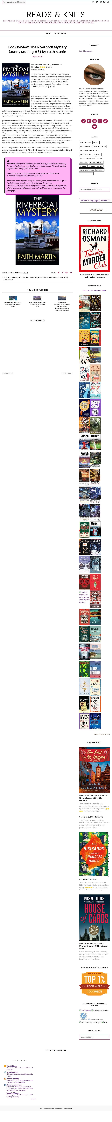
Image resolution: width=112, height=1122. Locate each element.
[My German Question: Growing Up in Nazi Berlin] (84, 713)
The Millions (12, 1066)
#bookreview (13, 278)
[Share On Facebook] (62, 272)
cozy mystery (8, 280)
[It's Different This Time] (84, 433)
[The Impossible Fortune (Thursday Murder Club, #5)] (95, 711)
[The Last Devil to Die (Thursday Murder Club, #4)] (84, 729)
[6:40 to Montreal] (95, 641)
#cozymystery (31, 278)
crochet (97, 154)
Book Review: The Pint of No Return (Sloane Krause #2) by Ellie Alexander (93, 798)
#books (22, 278)
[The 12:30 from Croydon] (95, 658)
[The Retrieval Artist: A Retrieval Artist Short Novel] (95, 537)
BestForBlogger (67, 1108)
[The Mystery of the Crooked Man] (84, 381)
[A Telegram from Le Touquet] (95, 362)
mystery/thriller (95, 166)
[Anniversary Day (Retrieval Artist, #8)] (84, 467)
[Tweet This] (58, 272)
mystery (83, 166)
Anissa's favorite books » (102, 734)
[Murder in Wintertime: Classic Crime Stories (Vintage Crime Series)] (95, 555)
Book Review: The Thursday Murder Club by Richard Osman (94, 275)
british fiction (100, 146)
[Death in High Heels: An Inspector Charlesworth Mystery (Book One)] (84, 602)
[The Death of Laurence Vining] (84, 311)
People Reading (13, 1078)
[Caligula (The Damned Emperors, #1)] (84, 328)
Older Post (66, 373)
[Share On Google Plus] (66, 272)
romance (99, 170)
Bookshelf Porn (13, 1093)
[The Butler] (95, 327)
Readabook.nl (12, 1072)
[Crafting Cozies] (95, 381)
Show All (33, 1099)
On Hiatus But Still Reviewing (91, 817)
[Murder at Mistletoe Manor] (84, 642)
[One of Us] (84, 677)
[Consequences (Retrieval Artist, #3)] (95, 503)
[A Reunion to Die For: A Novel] (84, 345)
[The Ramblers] (95, 624)
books (96, 142)
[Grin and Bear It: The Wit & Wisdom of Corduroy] (95, 590)
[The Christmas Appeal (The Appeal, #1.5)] (84, 537)
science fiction (86, 174)
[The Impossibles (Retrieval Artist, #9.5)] (84, 450)
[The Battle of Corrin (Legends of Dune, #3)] (95, 433)
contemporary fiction (89, 150)
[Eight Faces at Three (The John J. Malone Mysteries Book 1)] (84, 397)
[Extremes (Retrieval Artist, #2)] (84, 521)
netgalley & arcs (87, 170)
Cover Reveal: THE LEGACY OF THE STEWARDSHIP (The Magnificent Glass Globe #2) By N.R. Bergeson (20, 1088)
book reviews (63, 278)
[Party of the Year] (84, 554)
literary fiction (96, 162)
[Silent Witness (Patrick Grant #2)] (95, 695)
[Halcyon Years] (84, 659)
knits (100, 158)
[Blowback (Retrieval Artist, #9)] (95, 450)
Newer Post (9, 373)
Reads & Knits (56, 14)
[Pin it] (71, 272)
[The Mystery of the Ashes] (84, 363)
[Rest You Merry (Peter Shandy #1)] (84, 590)
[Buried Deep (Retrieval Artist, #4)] (84, 486)
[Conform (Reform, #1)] (84, 694)
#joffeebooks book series (47, 278)
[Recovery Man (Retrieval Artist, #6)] (95, 486)
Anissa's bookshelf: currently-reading (96, 201)
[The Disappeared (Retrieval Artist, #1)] (95, 521)
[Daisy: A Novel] (95, 310)
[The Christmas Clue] (84, 625)
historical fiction (87, 158)
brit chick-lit (85, 146)
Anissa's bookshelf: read (95, 291)
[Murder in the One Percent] (95, 729)
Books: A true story (14, 1085)
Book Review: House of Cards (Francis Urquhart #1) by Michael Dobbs (93, 946)
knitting (83, 162)
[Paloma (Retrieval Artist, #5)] (84, 503)
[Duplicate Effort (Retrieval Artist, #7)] (95, 468)
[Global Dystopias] (95, 677)
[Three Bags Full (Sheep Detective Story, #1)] (95, 345)
